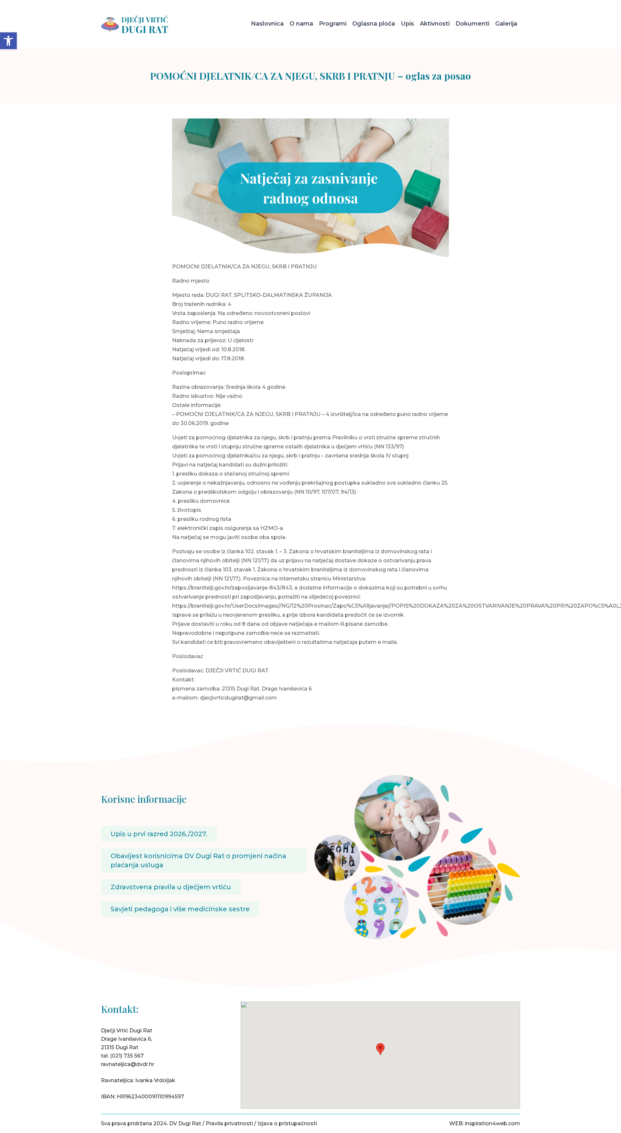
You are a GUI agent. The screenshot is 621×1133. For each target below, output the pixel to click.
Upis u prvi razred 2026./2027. (159, 834)
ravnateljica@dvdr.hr (127, 1064)
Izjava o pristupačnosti (287, 1123)
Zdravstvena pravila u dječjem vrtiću (171, 887)
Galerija (506, 23)
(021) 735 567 (127, 1056)
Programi (332, 23)
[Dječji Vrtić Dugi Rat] (150, 24)
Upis (407, 23)
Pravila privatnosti (229, 1123)
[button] (8, 40)
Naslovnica (267, 23)
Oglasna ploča (373, 23)
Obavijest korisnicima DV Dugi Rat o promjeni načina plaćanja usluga (198, 860)
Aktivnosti (435, 23)
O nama (301, 23)
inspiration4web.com (492, 1123)
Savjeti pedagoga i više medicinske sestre (180, 909)
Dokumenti (472, 23)
